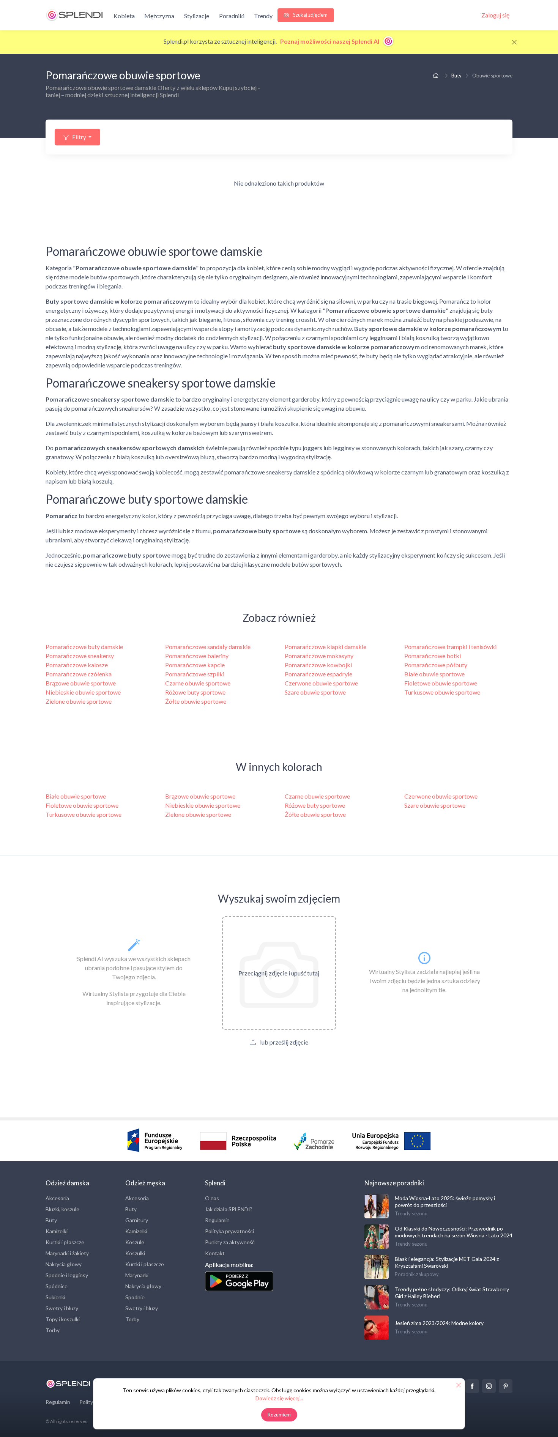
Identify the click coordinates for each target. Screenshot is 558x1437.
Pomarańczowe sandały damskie (208, 646)
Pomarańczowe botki (432, 655)
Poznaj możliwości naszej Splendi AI (330, 41)
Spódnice (57, 1286)
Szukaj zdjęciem (310, 15)
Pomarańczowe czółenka (79, 674)
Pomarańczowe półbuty (435, 664)
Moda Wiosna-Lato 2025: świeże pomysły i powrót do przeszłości (445, 1201)
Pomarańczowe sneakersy (80, 655)
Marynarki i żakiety (67, 1253)
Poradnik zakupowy (417, 1274)
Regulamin (217, 1220)
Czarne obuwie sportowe (197, 683)
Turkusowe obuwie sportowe (442, 692)
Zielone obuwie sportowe (79, 701)
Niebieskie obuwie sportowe (83, 692)
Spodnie (135, 1297)
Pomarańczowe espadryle (318, 674)
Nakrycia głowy (64, 1264)
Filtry (79, 137)
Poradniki (231, 15)
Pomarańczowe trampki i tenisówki (450, 646)
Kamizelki (57, 1231)
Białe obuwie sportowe (434, 674)
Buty (456, 75)
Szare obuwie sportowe (315, 692)
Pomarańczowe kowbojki (318, 664)
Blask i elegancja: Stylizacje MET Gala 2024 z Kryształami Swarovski (447, 1262)
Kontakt (215, 1253)
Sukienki (55, 1297)
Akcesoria (57, 1198)
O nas (212, 1198)
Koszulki (135, 1253)
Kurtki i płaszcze (65, 1242)
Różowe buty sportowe (195, 692)
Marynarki (136, 1275)
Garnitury (136, 1220)
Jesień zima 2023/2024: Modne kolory (439, 1323)
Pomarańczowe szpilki (194, 674)
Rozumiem (279, 1415)
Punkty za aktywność (230, 1242)
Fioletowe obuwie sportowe (440, 683)
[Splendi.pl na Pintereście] (505, 1386)
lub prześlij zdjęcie (283, 1042)
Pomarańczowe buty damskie (84, 646)
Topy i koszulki (63, 1319)
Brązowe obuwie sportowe (81, 683)
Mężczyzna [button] (159, 15)
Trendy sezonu (411, 1213)
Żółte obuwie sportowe (195, 701)
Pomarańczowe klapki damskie (325, 646)
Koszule (134, 1242)
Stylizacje (196, 15)
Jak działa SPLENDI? (228, 1209)
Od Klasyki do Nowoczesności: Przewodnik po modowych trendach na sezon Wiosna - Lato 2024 (453, 1231)
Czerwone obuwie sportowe (321, 683)
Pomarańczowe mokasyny (319, 655)
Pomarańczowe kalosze (77, 664)
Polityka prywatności (229, 1231)
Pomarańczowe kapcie (195, 664)
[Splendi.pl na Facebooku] (472, 1386)
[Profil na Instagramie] (489, 1386)
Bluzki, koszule (62, 1209)
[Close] (514, 42)
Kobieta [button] (124, 15)
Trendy (263, 15)
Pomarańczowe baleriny (197, 655)
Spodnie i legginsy (67, 1275)
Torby (53, 1330)
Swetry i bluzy (62, 1308)
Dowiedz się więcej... (279, 1398)
